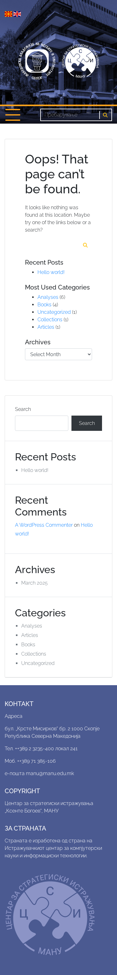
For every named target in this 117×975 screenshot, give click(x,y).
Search (23, 409)
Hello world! (51, 272)
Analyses (47, 297)
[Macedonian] (9, 13)
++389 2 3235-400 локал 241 (46, 748)
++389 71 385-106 (36, 761)
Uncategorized (54, 312)
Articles (45, 327)
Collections (49, 320)
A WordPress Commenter (44, 525)
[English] (17, 13)
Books (44, 305)
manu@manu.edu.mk (50, 773)
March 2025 (34, 583)
